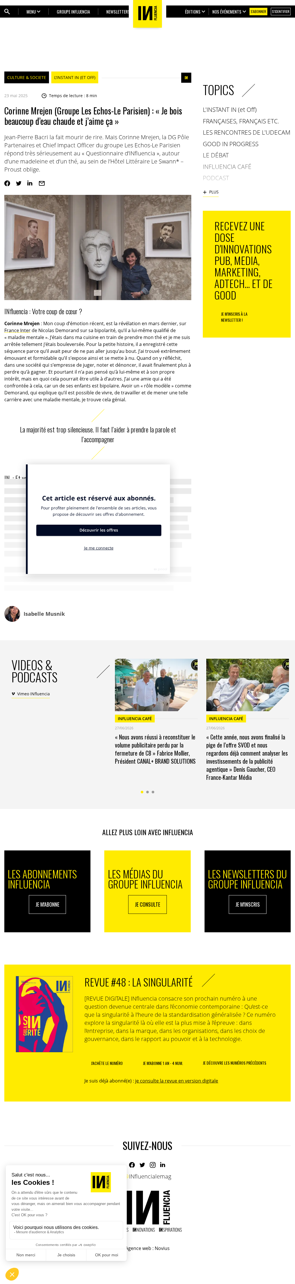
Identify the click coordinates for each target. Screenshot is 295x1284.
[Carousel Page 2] (147, 792)
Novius (162, 1248)
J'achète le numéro (107, 1063)
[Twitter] (19, 183)
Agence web (138, 1248)
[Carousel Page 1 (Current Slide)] (142, 792)
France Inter (17, 330)
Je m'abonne (47, 904)
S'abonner (258, 11)
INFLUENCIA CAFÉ (135, 718)
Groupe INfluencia (73, 11)
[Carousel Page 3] (153, 792)
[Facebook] (7, 183)
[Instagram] (153, 1165)
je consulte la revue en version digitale (176, 1081)
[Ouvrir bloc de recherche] (7, 11)
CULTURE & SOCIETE (26, 77)
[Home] (147, 1211)
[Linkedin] (30, 183)
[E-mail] (42, 183)
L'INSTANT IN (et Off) (74, 77)
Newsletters (118, 11)
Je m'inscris (247, 904)
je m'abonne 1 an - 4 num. (163, 1063)
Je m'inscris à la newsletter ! (234, 317)
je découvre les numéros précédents (234, 1063)
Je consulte (147, 904)
